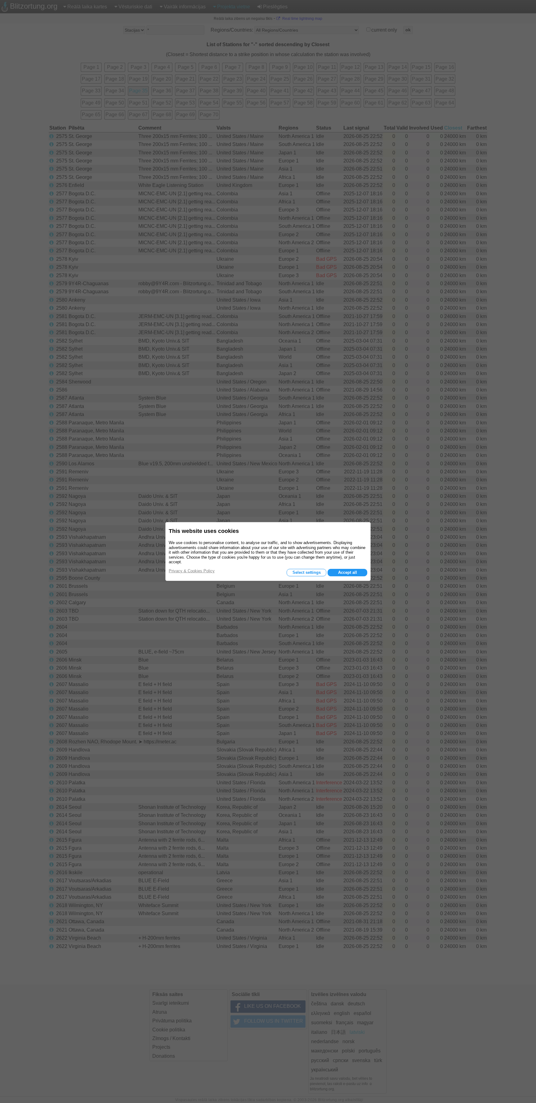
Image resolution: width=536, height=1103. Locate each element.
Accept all (347, 572)
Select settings (307, 572)
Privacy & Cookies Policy (192, 571)
